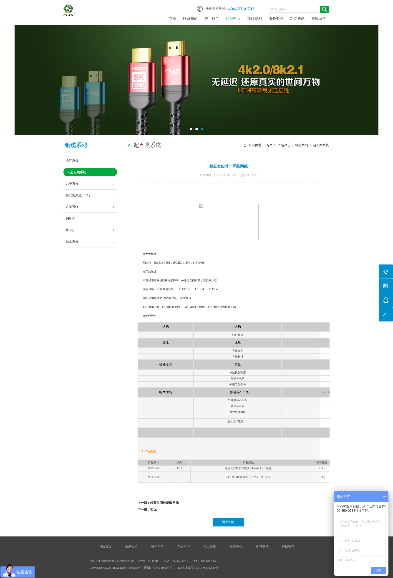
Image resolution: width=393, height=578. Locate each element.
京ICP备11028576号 (207, 567)
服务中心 (276, 18)
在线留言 (318, 18)
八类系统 (72, 207)
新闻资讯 (297, 18)
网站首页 (105, 546)
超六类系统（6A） (79, 195)
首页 (172, 18)
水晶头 (70, 230)
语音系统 (72, 160)
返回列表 (228, 522)
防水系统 (72, 241)
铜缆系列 (301, 145)
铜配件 (70, 218)
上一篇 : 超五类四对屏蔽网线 (158, 502)
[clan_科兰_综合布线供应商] (69, 7)
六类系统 (72, 183)
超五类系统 (78, 172)
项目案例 (254, 18)
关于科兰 (211, 18)
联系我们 (190, 18)
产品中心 (233, 18)
